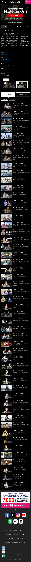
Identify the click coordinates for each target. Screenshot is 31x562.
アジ (2, 70)
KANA (7, 54)
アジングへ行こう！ (7, 30)
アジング (4, 26)
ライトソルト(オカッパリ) (7, 65)
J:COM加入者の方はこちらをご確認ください (15, 22)
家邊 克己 (3, 54)
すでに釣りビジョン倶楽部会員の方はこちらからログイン (15, 18)
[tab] (8, 95)
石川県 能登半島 (5, 59)
